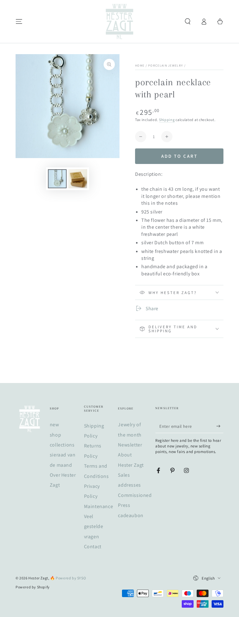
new (54, 424)
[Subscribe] (219, 426)
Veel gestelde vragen (93, 526)
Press (124, 505)
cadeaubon (130, 515)
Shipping (167, 119)
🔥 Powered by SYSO (68, 578)
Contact (92, 546)
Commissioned (135, 495)
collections (62, 445)
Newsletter (130, 445)
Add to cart (179, 156)
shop (55, 435)
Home (139, 65)
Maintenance (98, 506)
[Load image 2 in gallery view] (77, 178)
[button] (188, 21)
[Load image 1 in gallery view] (57, 178)
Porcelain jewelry (165, 65)
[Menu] (19, 21)
